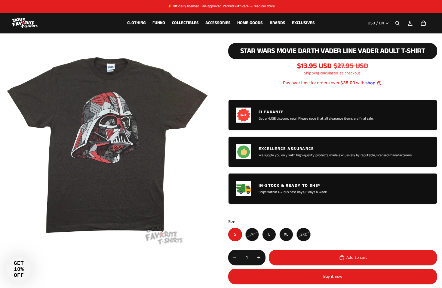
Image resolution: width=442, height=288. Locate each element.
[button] (18, 269)
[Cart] (423, 23)
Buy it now (332, 277)
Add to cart (356, 258)
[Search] (397, 23)
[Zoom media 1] (107, 143)
